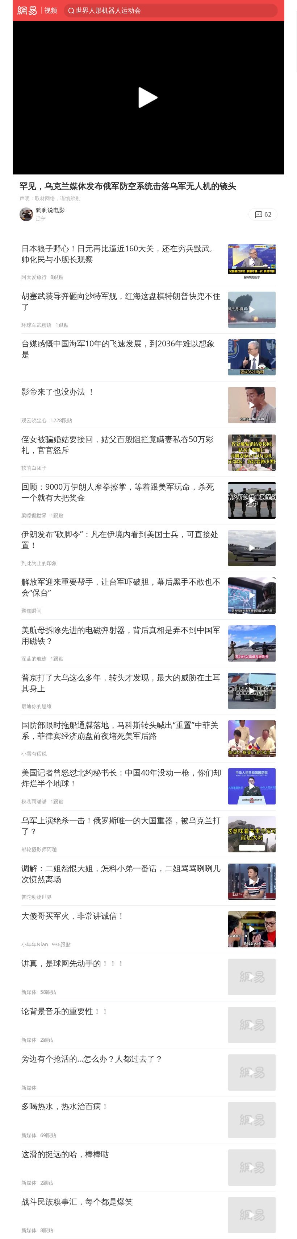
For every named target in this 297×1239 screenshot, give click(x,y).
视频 (50, 10)
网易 (27, 10)
